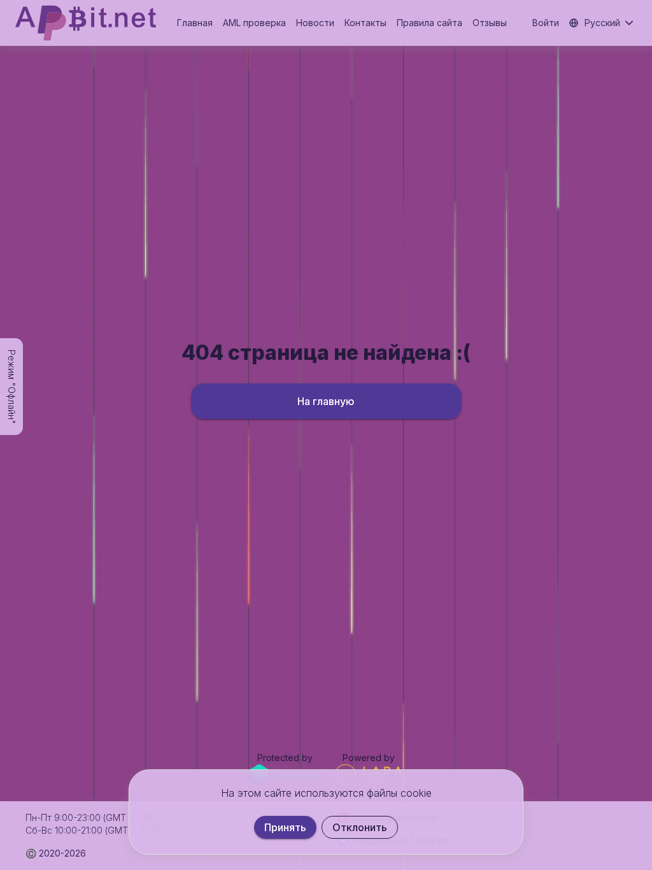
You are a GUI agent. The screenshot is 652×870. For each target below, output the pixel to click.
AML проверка (254, 22)
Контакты (365, 22)
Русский (602, 22)
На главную (326, 401)
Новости (315, 22)
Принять (285, 827)
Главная (195, 22)
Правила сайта (429, 22)
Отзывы (489, 22)
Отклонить (359, 827)
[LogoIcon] (85, 23)
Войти (545, 22)
